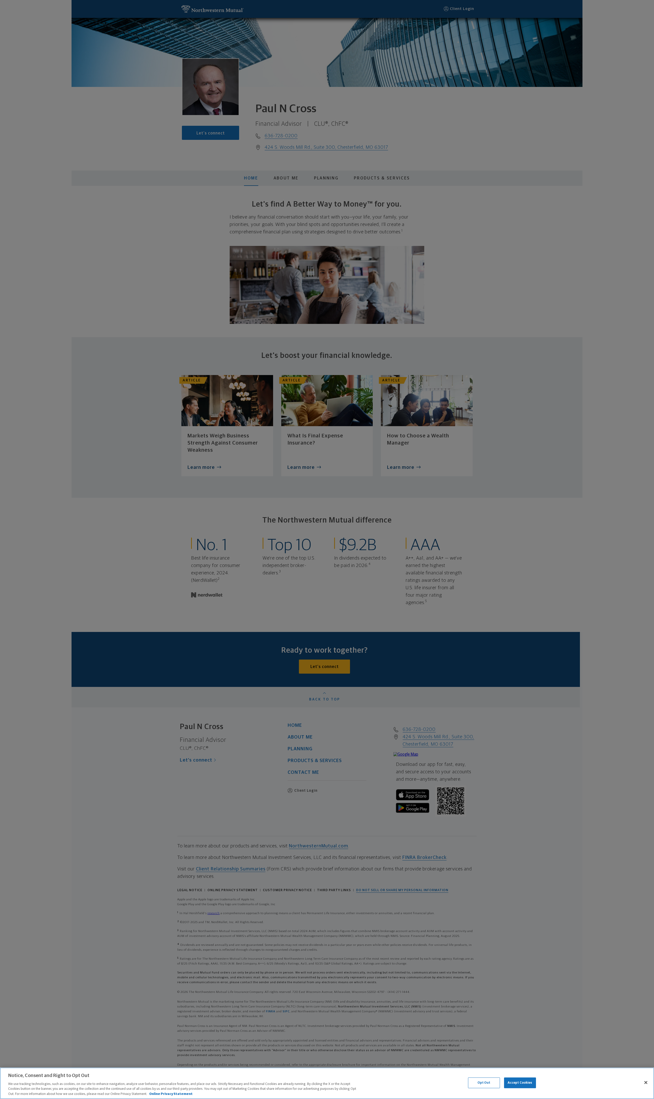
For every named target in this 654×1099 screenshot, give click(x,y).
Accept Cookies (520, 1082)
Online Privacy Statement (171, 1093)
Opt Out (484, 1082)
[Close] (645, 1082)
